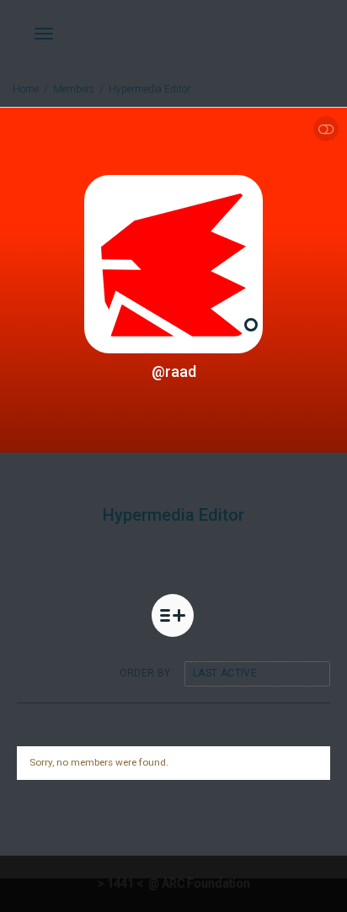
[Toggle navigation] (43, 33)
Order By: (147, 673)
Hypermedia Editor (149, 89)
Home (26, 89)
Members (73, 89)
